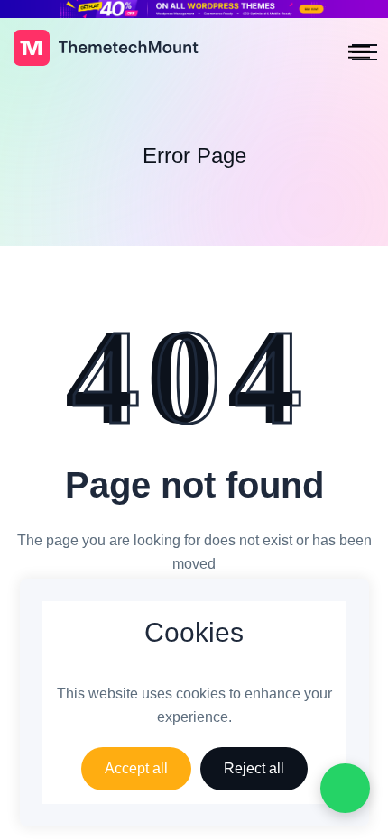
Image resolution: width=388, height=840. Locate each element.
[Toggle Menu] (359, 52)
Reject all (254, 768)
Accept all (136, 768)
